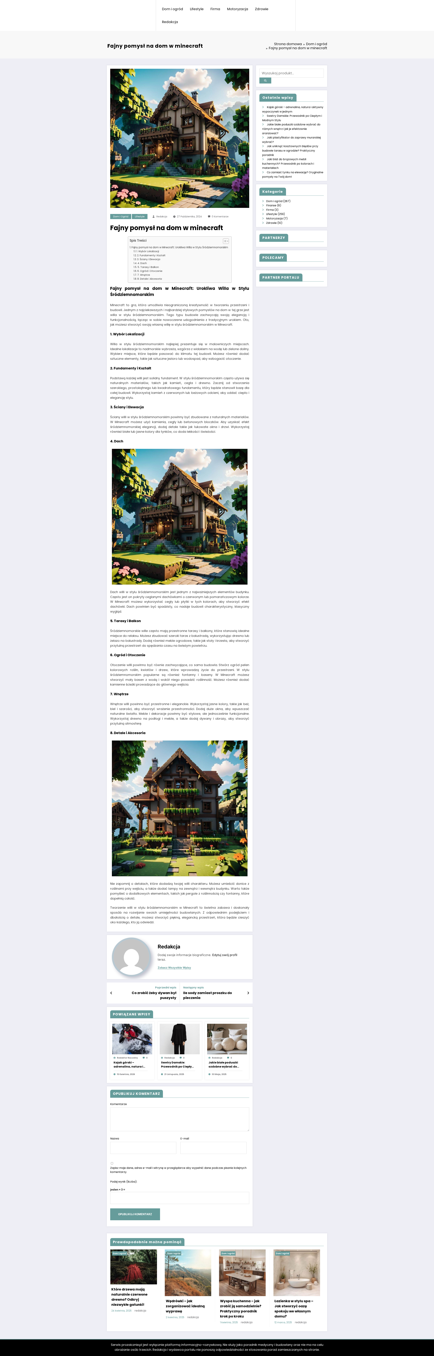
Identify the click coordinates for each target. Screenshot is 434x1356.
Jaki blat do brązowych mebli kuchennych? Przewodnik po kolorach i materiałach (288, 163)
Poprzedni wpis (165, 987)
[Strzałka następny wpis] (248, 993)
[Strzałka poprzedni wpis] (111, 993)
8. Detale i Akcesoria (149, 278)
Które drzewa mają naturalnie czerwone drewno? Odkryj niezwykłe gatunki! (129, 1297)
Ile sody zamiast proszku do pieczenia (207, 995)
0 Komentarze (220, 216)
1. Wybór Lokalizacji (147, 251)
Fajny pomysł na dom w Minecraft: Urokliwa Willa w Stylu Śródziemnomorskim (180, 247)
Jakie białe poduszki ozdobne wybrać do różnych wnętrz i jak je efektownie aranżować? (224, 1065)
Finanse (271, 205)
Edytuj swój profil (224, 955)
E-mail (184, 1138)
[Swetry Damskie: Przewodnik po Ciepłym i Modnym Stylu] (180, 1039)
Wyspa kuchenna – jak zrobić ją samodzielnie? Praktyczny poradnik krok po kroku (240, 1309)
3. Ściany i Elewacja (148, 259)
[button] (224, 241)
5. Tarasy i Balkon (148, 267)
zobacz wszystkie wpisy (174, 967)
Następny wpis (193, 987)
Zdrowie (261, 9)
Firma (215, 9)
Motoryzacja (237, 9)
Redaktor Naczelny (127, 1057)
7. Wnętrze (143, 275)
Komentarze (118, 1104)
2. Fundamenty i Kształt (151, 255)
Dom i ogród (172, 9)
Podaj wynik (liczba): (123, 1182)
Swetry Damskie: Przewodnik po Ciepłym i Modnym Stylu (178, 1065)
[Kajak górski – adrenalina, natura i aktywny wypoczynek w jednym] (132, 1039)
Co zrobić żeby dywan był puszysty (154, 995)
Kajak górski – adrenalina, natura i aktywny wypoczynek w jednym (129, 1065)
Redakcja (170, 22)
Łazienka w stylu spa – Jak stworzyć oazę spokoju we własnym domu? (293, 1309)
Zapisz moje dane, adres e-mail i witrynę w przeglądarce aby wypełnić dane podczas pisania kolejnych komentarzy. (178, 1170)
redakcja (161, 216)
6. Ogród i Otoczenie (149, 271)
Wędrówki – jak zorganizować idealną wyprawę (185, 1306)
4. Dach (142, 263)
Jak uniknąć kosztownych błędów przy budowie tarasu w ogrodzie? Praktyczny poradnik (290, 150)
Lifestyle (197, 9)
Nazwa (114, 1138)
